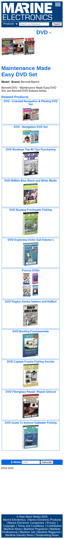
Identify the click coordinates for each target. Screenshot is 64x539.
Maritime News (13, 529)
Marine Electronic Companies (26, 522)
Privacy (51, 522)
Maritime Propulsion (36, 529)
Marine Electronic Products (44, 519)
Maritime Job (27, 532)
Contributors (54, 525)
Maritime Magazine (48, 532)
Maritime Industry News (19, 535)
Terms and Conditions (31, 525)
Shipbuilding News (47, 535)
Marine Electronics (14, 519)
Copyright (9, 525)
